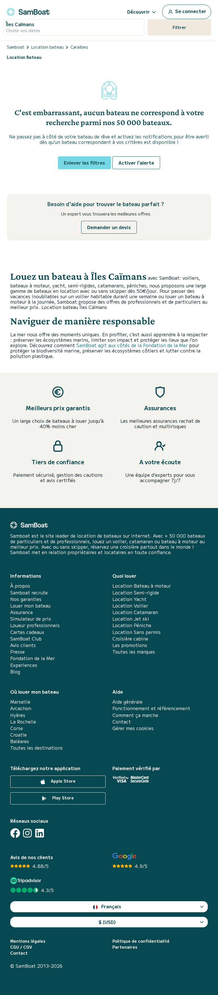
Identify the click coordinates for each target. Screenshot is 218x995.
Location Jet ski (130, 618)
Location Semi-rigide (135, 592)
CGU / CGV (21, 947)
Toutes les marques (133, 651)
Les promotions (129, 645)
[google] (124, 856)
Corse (16, 728)
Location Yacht (129, 599)
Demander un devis (109, 227)
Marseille (20, 701)
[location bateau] (28, 11)
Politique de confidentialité (140, 941)
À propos (20, 585)
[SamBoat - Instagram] (27, 833)
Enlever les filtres (84, 162)
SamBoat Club (26, 638)
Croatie (18, 734)
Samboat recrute (29, 592)
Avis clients (23, 645)
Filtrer (179, 27)
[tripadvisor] (26, 880)
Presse (17, 651)
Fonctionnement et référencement (151, 708)
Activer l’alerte (136, 162)
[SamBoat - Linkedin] (40, 833)
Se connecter (190, 11)
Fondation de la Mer (32, 658)
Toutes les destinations (36, 748)
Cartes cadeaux (27, 632)
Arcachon (20, 708)
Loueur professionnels (35, 625)
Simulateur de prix (30, 618)
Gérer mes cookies (133, 728)
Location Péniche (131, 625)
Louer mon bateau (30, 605)
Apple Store (63, 781)
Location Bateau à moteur (141, 585)
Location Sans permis (136, 632)
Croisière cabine (130, 638)
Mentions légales (27, 941)
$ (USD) (107, 922)
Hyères (17, 715)
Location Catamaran (135, 612)
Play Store (62, 798)
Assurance (21, 612)
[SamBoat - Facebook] (15, 833)
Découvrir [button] (138, 11)
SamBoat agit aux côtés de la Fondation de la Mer (132, 345)
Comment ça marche (135, 715)
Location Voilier (130, 605)
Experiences (23, 665)
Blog (15, 671)
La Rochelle (23, 721)
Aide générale (127, 701)
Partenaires (124, 947)
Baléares (19, 741)
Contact (121, 721)
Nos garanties (25, 599)
